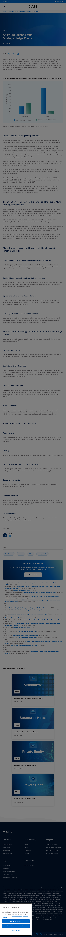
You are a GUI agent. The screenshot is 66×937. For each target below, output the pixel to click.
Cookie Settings (15, 930)
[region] (16, 919)
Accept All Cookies (15, 921)
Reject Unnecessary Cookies (15, 926)
